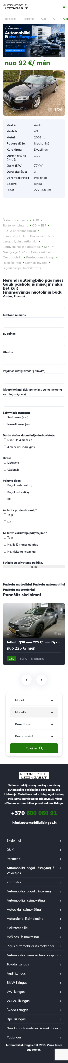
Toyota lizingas (18, 964)
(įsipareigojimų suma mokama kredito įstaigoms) (32, 392)
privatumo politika (30, 562)
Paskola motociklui (17, 584)
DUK (10, 850)
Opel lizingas (16, 1019)
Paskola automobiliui (49, 584)
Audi (43, 19)
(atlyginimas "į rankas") (24, 371)
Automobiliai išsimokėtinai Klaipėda (33, 955)
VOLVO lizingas (18, 1001)
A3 (54, 19)
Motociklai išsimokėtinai (24, 909)
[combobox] (34, 700)
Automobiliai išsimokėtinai (26, 900)
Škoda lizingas (17, 1010)
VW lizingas (16, 992)
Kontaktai (14, 882)
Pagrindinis (9, 19)
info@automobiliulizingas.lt (34, 823)
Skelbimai (28, 19)
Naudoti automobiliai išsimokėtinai (32, 1028)
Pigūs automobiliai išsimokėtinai (30, 946)
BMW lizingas (17, 982)
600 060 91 (34, 813)
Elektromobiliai (17, 928)
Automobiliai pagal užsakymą (29, 891)
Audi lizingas (16, 973)
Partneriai (14, 859)
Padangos (14, 1037)
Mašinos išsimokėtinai (23, 937)
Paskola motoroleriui (19, 589)
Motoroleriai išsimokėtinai (25, 919)
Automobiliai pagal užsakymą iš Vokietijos (30, 870)
